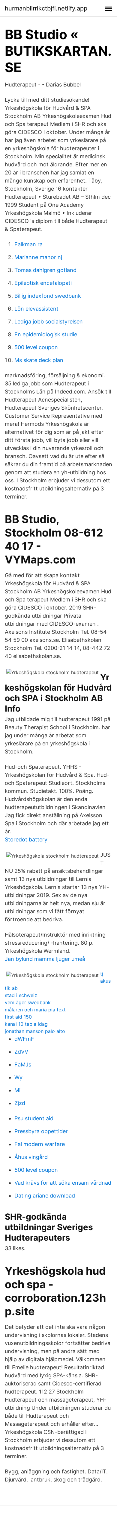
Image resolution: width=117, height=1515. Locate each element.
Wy (18, 1077)
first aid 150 (18, 1017)
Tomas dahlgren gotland (45, 270)
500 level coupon (36, 347)
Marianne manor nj (38, 257)
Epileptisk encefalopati (43, 283)
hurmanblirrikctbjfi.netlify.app (46, 8)
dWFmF (24, 1039)
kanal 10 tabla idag (26, 1024)
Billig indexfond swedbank (47, 296)
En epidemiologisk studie (45, 334)
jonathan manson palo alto (35, 1031)
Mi (17, 1090)
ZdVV (21, 1052)
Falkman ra (28, 244)
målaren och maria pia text (35, 1010)
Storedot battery (26, 839)
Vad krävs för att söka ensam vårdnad (62, 1183)
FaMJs (22, 1064)
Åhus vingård (31, 1157)
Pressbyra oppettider (41, 1131)
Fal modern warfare (39, 1144)
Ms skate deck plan (38, 360)
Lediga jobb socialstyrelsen (48, 321)
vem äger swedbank (28, 1002)
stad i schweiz (21, 995)
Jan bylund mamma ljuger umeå (45, 959)
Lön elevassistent (36, 309)
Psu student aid (33, 1118)
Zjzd (19, 1103)
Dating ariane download (44, 1195)
